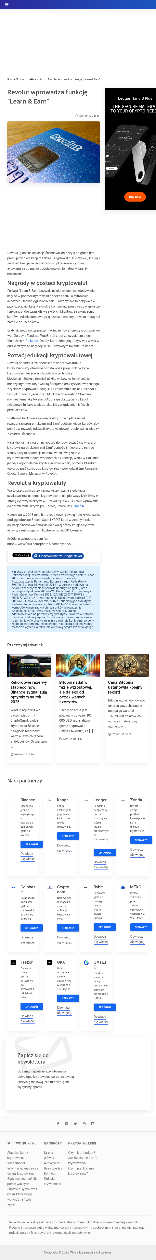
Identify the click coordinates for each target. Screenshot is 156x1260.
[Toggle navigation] (6, 5)
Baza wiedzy (53, 1168)
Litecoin (78, 506)
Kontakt (49, 1173)
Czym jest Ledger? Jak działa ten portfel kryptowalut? (83, 1158)
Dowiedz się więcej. (28, 856)
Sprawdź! (31, 844)
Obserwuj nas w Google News (60, 556)
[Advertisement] (78, 38)
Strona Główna (15, 79)
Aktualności (36, 79)
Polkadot (31, 341)
